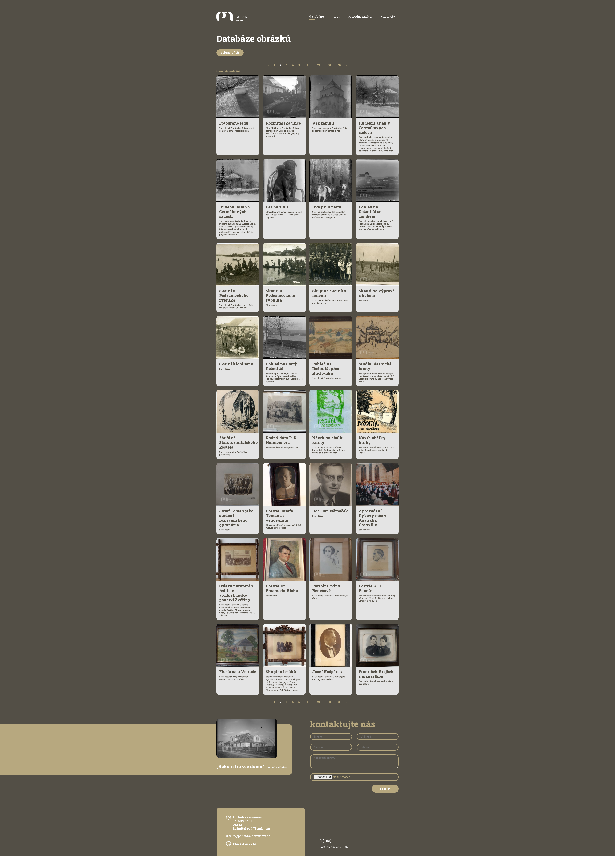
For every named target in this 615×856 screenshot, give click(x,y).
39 (339, 65)
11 (308, 65)
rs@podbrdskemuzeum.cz (251, 836)
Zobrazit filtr (230, 52)
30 (329, 65)
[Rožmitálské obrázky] (232, 20)
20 (318, 65)
